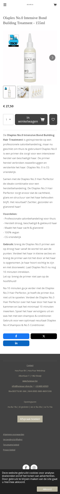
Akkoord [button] (47, 489)
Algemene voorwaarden (13, 434)
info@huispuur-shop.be (22, 386)
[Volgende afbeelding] (52, 58)
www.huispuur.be (30, 381)
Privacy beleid (9, 450)
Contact (30, 365)
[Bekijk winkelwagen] (55, 5)
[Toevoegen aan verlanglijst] (53, 119)
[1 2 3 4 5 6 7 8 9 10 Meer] (8, 119)
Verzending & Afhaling (12, 439)
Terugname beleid (11, 444)
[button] (9, 92)
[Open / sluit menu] (5, 5)
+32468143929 (41, 386)
